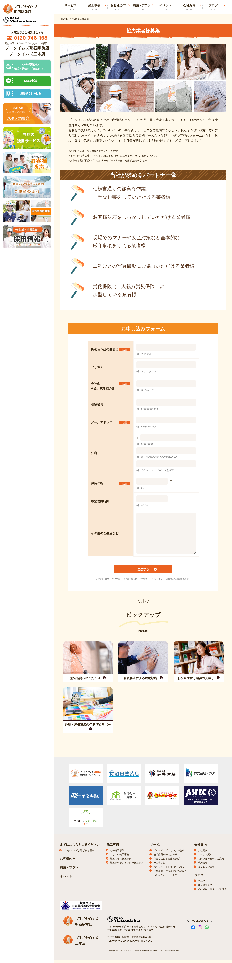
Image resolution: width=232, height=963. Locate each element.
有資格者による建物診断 (167, 858)
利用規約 (171, 579)
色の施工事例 (117, 850)
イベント (165, 7)
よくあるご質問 (206, 866)
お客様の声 (118, 7)
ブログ (213, 7)
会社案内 (189, 7)
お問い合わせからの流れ (211, 858)
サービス (156, 844)
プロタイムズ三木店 (27, 54)
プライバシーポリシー (156, 579)
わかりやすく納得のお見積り (169, 866)
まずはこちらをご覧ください (80, 844)
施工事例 (94, 7)
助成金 (201, 880)
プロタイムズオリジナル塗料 (169, 850)
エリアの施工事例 (119, 854)
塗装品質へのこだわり (165, 854)
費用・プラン (141, 7)
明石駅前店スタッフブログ (212, 888)
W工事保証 (159, 862)
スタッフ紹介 (205, 854)
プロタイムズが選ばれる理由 (78, 850)
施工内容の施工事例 (120, 858)
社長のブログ (205, 884)
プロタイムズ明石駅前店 (27, 48)
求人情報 (202, 862)
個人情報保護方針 (172, 950)
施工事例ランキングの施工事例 (126, 862)
